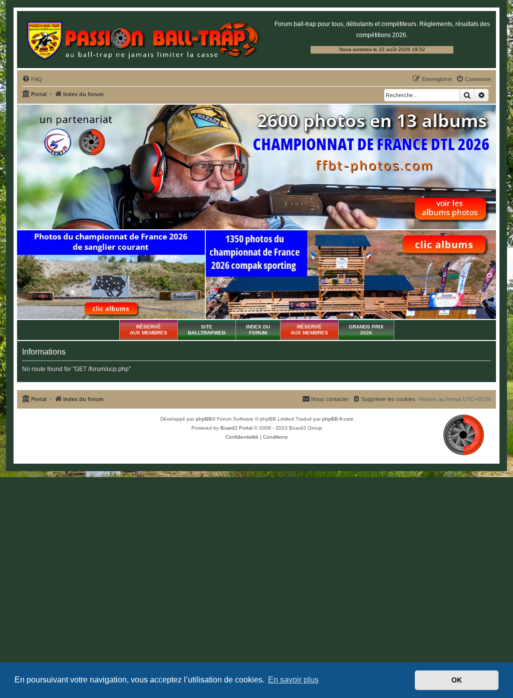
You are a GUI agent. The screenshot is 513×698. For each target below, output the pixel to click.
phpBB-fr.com (337, 419)
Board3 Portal (236, 428)
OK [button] (456, 680)
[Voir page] (111, 274)
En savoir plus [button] (293, 679)
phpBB (204, 419)
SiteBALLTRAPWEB (206, 329)
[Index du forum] (143, 40)
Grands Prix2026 (366, 329)
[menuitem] (32, 79)
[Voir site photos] (256, 167)
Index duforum (258, 329)
